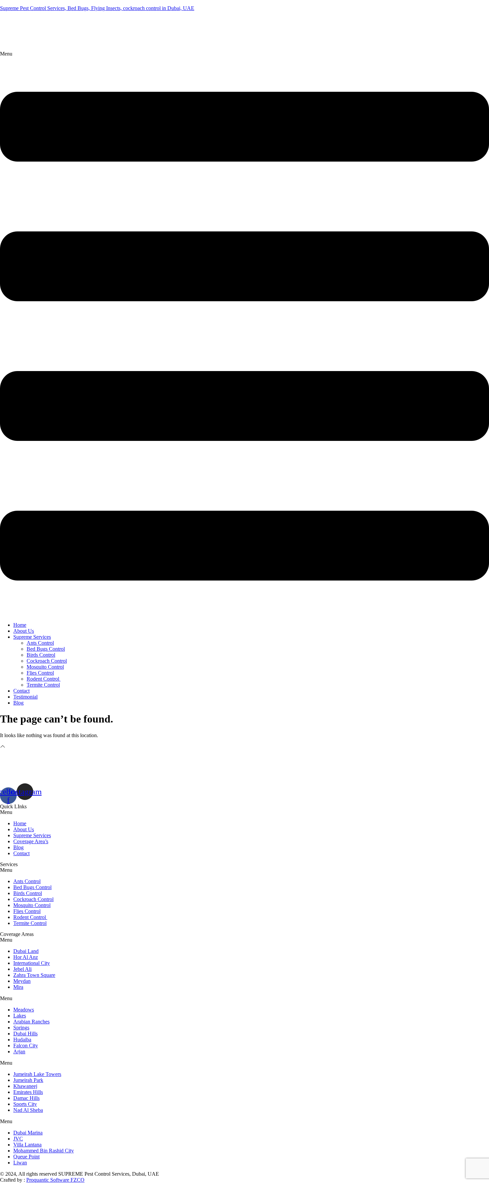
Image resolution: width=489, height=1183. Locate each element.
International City (31, 963)
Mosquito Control (45, 667)
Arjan (19, 1051)
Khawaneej (25, 1086)
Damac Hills (26, 1098)
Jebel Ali (22, 969)
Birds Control (41, 655)
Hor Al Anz (25, 957)
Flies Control (40, 673)
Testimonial (25, 697)
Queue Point (26, 1156)
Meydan (22, 981)
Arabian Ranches (31, 1021)
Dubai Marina (28, 1132)
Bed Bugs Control (46, 649)
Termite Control (43, 685)
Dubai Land (26, 951)
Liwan (20, 1162)
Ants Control (40, 643)
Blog (18, 703)
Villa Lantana (27, 1144)
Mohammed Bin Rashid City (43, 1150)
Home (19, 625)
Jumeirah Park (28, 1080)
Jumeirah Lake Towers (37, 1074)
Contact (21, 691)
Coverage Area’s (30, 841)
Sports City (25, 1104)
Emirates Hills (28, 1092)
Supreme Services (32, 637)
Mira (18, 987)
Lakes (19, 1015)
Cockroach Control (47, 661)
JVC (18, 1138)
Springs (21, 1027)
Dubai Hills (25, 1033)
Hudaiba (22, 1039)
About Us (23, 631)
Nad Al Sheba (28, 1110)
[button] (244, 334)
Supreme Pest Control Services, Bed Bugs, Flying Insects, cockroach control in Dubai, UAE (97, 8)
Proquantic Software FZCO (55, 1180)
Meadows (23, 1009)
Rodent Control (44, 679)
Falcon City (25, 1045)
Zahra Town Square (34, 975)
